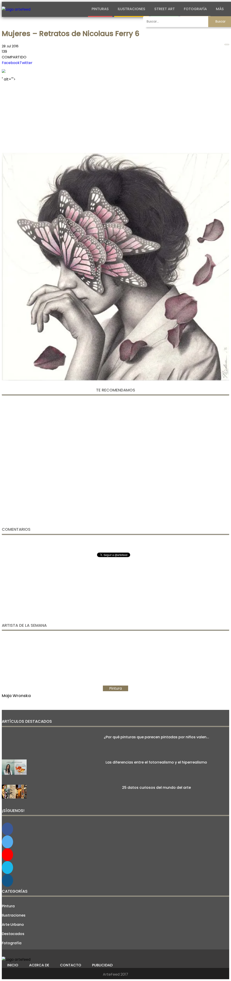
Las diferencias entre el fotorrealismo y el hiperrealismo (156, 762)
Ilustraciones (131, 8)
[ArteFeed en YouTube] (7, 854)
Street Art (164, 8)
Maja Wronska (16, 695)
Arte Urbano (13, 924)
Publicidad (102, 965)
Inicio (12, 965)
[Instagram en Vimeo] (7, 880)
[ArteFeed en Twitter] (7, 841)
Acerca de (39, 965)
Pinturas (100, 8)
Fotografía (195, 8)
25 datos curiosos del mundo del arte (156, 787)
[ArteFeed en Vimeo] (7, 867)
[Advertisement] (115, 115)
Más (220, 8)
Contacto (70, 965)
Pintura (8, 906)
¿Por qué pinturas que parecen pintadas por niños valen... (156, 737)
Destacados (13, 933)
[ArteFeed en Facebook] (7, 829)
